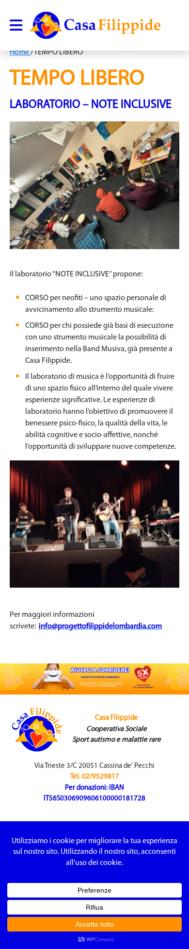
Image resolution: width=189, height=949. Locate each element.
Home (20, 52)
